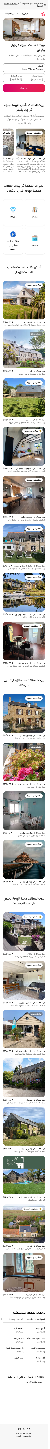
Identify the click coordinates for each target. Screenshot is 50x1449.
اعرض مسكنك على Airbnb (17, 13)
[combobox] (24, 69)
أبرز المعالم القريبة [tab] (16, 1319)
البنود (19, 1436)
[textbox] (34, 79)
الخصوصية (27, 1436)
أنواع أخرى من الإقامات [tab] (36, 1319)
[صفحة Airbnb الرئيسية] (43, 14)
